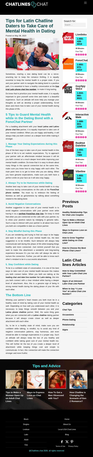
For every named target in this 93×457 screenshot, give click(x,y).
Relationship (68, 325)
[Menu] (85, 3)
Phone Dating (69, 320)
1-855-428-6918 (80, 41)
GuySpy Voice (80, 87)
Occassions (68, 315)
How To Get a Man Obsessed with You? (56, 395)
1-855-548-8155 (80, 178)
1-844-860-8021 (80, 95)
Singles (26, 424)
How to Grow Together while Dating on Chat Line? (73, 240)
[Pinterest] (72, 441)
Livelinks (81, 34)
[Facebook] (62, 441)
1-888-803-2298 (80, 124)
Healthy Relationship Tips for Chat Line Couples (74, 213)
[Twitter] (67, 441)
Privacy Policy (73, 446)
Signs (65, 330)
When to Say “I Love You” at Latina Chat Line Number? (74, 291)
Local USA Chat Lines (67, 429)
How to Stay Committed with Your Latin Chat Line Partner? (74, 273)
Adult (26, 440)
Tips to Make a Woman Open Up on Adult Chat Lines (73, 222)
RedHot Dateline (81, 144)
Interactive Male (81, 116)
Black (26, 419)
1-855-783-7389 (80, 152)
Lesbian (26, 429)
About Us (67, 424)
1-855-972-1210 (80, 67)
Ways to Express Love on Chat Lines (74, 231)
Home (67, 419)
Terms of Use (60, 446)
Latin (26, 435)
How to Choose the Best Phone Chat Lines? (74, 249)
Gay (26, 445)
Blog (67, 435)
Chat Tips (67, 310)
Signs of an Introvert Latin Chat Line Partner (73, 282)
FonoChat (81, 60)
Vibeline (80, 171)
